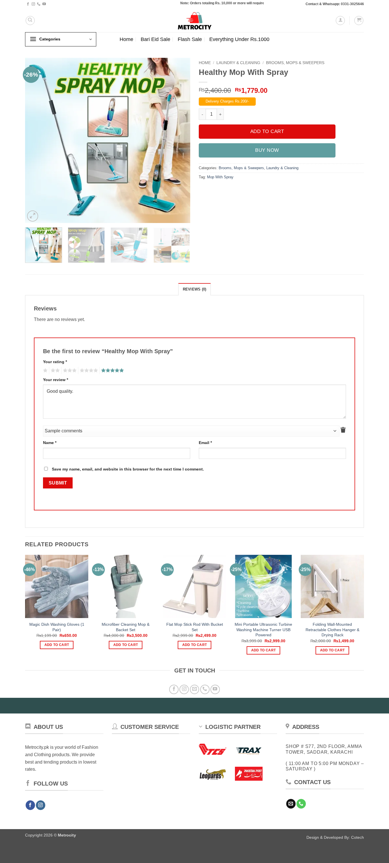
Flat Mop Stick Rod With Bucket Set (194, 627)
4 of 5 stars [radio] (88, 370)
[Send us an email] (194, 689)
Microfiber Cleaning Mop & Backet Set (126, 627)
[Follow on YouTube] (44, 4)
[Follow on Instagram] (33, 4)
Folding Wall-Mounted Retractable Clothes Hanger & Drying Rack (332, 629)
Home (126, 39)
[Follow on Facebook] (28, 4)
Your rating (55, 361)
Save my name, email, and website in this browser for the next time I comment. (128, 469)
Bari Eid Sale (155, 39)
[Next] (180, 140)
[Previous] (35, 140)
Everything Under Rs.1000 (239, 39)
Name (49, 442)
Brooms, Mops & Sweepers (295, 63)
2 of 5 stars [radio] (54, 370)
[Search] (30, 20)
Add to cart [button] (56, 645)
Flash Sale (190, 39)
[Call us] (38, 4)
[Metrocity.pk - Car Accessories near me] (194, 20)
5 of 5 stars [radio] (111, 370)
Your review (55, 379)
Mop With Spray (220, 177)
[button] (340, 20)
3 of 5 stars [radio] (69, 370)
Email (205, 442)
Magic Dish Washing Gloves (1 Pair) (56, 627)
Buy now (267, 150)
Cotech (357, 837)
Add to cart (267, 131)
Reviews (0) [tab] (194, 289)
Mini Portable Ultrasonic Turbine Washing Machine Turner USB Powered (263, 629)
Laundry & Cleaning (238, 63)
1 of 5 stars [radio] (45, 370)
